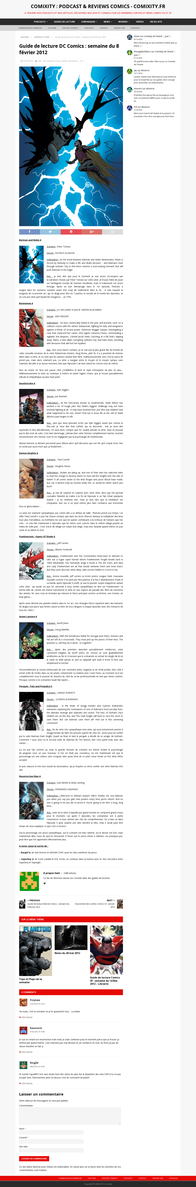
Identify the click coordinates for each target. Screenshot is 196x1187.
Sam (40, 61)
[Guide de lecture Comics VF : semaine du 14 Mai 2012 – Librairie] (106, 972)
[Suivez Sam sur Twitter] (44, 883)
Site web (23, 1146)
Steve (136, 36)
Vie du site (156, 21)
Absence (145, 70)
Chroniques (88, 21)
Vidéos (140, 21)
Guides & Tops (53, 61)
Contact (104, 28)
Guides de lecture (64, 21)
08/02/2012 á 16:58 (37, 1067)
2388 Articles (70, 873)
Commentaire (26, 1105)
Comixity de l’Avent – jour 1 (157, 36)
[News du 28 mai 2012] (71, 948)
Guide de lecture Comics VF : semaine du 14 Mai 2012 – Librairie (105, 981)
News (107, 21)
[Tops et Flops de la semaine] (35, 974)
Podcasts (39, 21)
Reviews (123, 21)
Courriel (23, 1137)
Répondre (27, 1017)
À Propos (135, 28)
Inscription (119, 28)
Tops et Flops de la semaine (30, 980)
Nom (22, 1128)
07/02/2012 (28, 61)
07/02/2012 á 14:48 (37, 1032)
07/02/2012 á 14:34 (37, 1004)
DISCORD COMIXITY (70, 28)
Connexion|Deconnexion (30, 28)
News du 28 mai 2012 (67, 953)
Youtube (52, 28)
